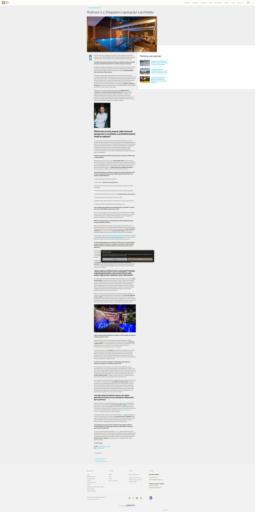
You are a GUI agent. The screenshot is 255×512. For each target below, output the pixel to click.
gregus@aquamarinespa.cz (104, 446)
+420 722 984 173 (100, 448)
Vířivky (110, 478)
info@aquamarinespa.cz (155, 487)
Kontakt (89, 480)
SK (165, 509)
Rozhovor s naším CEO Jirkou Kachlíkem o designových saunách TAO (101, 460)
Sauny (110, 476)
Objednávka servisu (91, 482)
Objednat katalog (91, 476)
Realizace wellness (113, 480)
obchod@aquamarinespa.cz (156, 479)
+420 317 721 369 (153, 485)
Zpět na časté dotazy (95, 7)
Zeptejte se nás (91, 478)
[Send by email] (90, 59)
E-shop (89, 484)
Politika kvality (90, 489)
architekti (116, 431)
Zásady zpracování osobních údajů (95, 486)
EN (163, 509)
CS (251, 2)
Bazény (110, 474)
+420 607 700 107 (153, 477)
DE (167, 509)
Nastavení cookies (91, 491)
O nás (88, 474)
